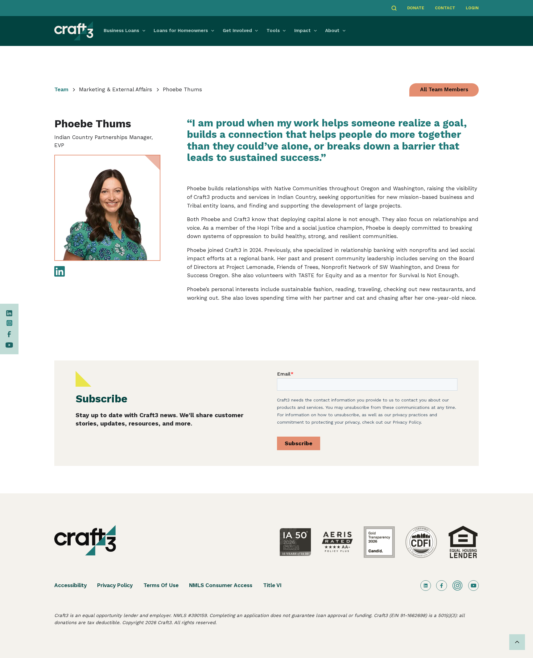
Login (472, 8)
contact (445, 8)
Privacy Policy (115, 585)
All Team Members (444, 89)
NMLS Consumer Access (220, 585)
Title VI (272, 585)
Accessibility (70, 585)
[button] (126, 31)
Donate (415, 8)
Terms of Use (161, 585)
